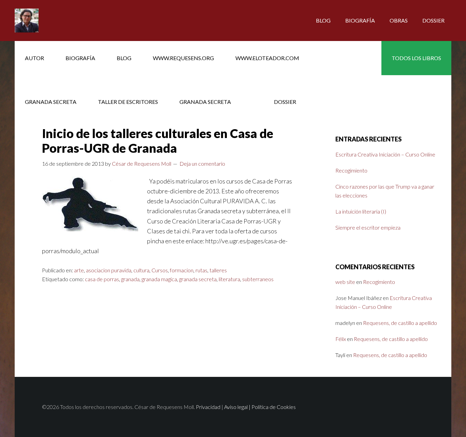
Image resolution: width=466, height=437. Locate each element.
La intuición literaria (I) (360, 211)
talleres (218, 270)
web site (345, 281)
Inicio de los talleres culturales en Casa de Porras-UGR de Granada (157, 140)
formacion (181, 270)
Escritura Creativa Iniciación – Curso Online (385, 154)
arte (79, 270)
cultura (141, 270)
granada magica (159, 279)
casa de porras (102, 279)
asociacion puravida (108, 270)
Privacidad (208, 407)
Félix (340, 339)
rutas (201, 270)
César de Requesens (69, 20)
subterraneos (258, 279)
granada (130, 279)
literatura (229, 279)
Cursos (159, 270)
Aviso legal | (237, 407)
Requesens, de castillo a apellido (400, 322)
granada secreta (198, 279)
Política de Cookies (273, 407)
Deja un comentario (202, 163)
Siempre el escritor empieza (368, 227)
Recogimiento (351, 170)
